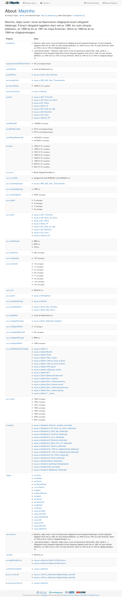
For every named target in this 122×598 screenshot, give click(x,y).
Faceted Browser (92, 3)
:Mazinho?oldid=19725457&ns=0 (50, 560)
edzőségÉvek (13, 194)
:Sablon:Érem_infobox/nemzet (48, 384)
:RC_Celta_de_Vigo (44, 109)
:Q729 (38, 523)
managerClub (12, 80)
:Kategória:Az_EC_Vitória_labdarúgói (51, 455)
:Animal (38, 499)
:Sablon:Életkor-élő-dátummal (48, 375)
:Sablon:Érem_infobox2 (46, 378)
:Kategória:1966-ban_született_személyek (53, 425)
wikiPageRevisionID (14, 137)
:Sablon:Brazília (43, 352)
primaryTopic (14, 583)
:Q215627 (40, 514)
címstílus (12, 178)
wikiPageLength (13, 129)
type (8, 475)
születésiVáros (14, 307)
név (10, 290)
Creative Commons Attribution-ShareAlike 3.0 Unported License (81, 595)
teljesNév (12, 315)
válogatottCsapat (15, 321)
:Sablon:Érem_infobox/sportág (48, 390)
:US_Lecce (41, 115)
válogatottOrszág (15, 337)
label (9, 554)
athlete (21, 15)
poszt (10, 295)
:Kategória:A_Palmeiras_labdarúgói (50, 440)
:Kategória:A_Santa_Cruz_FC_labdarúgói (53, 443)
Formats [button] (45, 3)
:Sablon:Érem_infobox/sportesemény (51, 387)
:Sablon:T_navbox (44, 393)
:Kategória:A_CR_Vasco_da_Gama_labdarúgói (55, 428)
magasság (12, 258)
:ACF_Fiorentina (43, 97)
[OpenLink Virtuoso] (41, 592)
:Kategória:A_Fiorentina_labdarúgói (50, 434)
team (9, 97)
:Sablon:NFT (42, 372)
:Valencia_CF (42, 118)
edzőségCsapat (14, 183)
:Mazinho (41, 569)
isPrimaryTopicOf (13, 569)
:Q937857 (40, 526)
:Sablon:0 (41, 349)
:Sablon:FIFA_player (45, 366)
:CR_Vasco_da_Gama (45, 100)
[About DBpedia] (12, 3)
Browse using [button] (30, 3)
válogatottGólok (14, 326)
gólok (10, 200)
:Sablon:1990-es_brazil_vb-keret (49, 360)
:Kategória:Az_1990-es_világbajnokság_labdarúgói (56, 449)
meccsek (12, 264)
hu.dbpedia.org (78, 15)
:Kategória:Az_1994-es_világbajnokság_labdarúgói (56, 452)
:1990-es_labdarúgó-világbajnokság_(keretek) (54, 574)
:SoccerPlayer (40, 484)
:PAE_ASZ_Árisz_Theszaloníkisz (49, 80)
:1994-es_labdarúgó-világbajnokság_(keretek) (54, 577)
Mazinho (26, 11)
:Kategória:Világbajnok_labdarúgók (50, 470)
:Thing (37, 475)
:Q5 (37, 520)
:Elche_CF (41, 106)
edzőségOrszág (14, 189)
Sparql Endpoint (110, 3)
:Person (38, 481)
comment (11, 534)
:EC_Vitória (41, 103)
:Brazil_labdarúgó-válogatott (48, 321)
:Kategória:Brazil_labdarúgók (48, 461)
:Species (38, 505)
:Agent (37, 490)
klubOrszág (12, 241)
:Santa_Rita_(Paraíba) (45, 74)
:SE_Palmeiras (42, 112)
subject (9, 425)
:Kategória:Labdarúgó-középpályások (51, 464)
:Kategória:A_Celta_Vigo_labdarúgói (51, 431)
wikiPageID (11, 123)
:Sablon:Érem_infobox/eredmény (49, 381)
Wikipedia (44, 595)
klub (10, 214)
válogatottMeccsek (15, 332)
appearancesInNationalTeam (18, 63)
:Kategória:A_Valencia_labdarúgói (50, 446)
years (9, 146)
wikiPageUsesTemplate (17, 349)
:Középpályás (42, 295)
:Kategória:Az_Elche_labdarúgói (49, 458)
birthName (11, 69)
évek (10, 399)
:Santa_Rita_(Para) (44, 310)
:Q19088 (39, 511)
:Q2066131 (40, 529)
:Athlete (38, 478)
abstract (10, 43)
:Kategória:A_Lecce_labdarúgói (49, 437)
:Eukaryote (39, 502)
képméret (12, 252)
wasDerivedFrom (14, 560)
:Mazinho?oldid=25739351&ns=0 (50, 563)
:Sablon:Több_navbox (45, 357)
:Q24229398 (41, 517)
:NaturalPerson (40, 493)
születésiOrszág (14, 301)
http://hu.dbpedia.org (49, 15)
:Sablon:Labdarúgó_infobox (47, 369)
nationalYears (12, 86)
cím (10, 172)
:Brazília (40, 91)
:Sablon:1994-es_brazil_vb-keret (49, 363)
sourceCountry (13, 91)
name (12, 574)
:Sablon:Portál (42, 355)
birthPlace (11, 74)
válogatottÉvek (14, 343)
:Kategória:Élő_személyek (47, 467)
